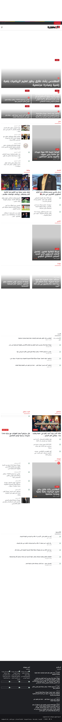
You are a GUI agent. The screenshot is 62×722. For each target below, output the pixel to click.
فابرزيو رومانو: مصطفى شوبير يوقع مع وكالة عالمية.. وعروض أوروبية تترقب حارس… (11, 200)
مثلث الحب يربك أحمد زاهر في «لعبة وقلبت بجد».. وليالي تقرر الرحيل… (47, 434)
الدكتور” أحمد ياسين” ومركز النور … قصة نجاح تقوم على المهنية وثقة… (11, 493)
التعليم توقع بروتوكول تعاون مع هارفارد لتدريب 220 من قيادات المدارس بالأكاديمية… (11, 138)
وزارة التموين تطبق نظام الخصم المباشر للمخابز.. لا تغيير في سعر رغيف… (11, 129)
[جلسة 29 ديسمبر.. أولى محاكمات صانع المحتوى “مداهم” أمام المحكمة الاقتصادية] (15, 278)
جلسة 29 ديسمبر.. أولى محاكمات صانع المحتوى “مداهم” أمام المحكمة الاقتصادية (15, 283)
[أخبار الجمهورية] (53, 27)
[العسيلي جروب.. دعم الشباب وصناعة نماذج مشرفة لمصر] (57, 565)
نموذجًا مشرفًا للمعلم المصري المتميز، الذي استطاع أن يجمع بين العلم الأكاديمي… (11, 502)
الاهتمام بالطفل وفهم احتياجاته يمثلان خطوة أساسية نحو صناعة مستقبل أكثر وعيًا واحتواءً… (30, 557)
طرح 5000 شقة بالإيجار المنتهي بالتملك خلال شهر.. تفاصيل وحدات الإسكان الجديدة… (42, 200)
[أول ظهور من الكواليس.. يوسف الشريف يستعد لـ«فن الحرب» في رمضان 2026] (60, 451)
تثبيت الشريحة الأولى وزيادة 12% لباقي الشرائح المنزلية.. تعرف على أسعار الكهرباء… (42, 213)
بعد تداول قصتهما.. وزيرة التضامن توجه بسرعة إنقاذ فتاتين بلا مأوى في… (11, 156)
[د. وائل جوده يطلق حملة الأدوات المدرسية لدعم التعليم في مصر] (15, 683)
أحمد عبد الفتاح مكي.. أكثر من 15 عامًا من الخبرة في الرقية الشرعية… (35, 536)
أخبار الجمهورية (46, 717)
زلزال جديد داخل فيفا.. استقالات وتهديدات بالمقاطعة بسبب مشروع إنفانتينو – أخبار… (11, 215)
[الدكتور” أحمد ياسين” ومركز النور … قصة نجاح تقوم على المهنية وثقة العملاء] (16, 111)
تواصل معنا (35, 719)
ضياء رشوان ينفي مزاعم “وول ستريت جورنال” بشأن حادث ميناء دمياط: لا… (12, 164)
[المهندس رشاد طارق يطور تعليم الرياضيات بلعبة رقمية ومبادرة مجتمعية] (31, 73)
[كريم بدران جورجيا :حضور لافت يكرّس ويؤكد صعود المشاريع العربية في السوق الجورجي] (25, 675)
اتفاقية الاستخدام (19, 719)
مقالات (57, 60)
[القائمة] (2, 28)
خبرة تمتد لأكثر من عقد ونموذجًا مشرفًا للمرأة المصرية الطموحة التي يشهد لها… (32, 550)
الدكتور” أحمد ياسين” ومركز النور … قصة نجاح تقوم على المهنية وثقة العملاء (17, 116)
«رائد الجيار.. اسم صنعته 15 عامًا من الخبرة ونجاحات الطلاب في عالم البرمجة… (33, 543)
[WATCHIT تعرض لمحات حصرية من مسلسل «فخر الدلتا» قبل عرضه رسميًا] (60, 444)
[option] (31, 88)
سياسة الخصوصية (28, 719)
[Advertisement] (31, 10)
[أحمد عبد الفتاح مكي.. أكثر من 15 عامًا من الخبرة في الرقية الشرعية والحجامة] (57, 538)
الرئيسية (40, 719)
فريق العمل (11, 719)
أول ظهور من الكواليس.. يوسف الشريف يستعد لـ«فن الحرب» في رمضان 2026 (42, 453)
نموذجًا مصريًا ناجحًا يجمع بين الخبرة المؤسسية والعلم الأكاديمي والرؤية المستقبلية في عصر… (29, 345)
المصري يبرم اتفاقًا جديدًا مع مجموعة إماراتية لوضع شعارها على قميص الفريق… (11, 207)
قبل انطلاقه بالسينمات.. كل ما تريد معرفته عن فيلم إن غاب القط (42, 440)
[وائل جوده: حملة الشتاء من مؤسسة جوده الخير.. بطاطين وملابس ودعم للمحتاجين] (25, 683)
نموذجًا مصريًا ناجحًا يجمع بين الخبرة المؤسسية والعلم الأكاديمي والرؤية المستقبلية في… (11, 467)
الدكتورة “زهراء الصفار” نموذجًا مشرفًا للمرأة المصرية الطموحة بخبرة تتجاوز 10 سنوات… (12, 484)
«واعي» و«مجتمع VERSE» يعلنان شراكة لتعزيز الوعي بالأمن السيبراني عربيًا (17, 100)
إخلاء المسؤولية (5, 719)
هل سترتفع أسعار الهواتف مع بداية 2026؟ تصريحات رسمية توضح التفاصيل (16, 434)
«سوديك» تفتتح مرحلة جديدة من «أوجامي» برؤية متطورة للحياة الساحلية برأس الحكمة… (42, 206)
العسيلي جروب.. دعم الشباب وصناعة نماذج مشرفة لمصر (38, 563)
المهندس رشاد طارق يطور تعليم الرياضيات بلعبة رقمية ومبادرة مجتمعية (31, 83)
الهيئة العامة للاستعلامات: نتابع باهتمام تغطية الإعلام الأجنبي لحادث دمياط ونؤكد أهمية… (10, 147)
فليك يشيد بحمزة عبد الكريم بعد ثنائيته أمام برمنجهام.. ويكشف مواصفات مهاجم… (15, 193)
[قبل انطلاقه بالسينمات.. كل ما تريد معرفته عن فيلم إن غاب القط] (60, 439)
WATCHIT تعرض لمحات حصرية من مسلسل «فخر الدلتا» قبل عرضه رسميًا (42, 446)
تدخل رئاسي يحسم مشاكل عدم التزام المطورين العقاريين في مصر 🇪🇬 (48, 193)
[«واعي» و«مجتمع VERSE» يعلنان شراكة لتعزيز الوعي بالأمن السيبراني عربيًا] (16, 95)
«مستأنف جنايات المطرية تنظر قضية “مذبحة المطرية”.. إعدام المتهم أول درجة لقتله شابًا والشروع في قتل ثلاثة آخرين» (46, 282)
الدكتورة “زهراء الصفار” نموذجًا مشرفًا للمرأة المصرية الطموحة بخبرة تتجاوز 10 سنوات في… (30, 358)
